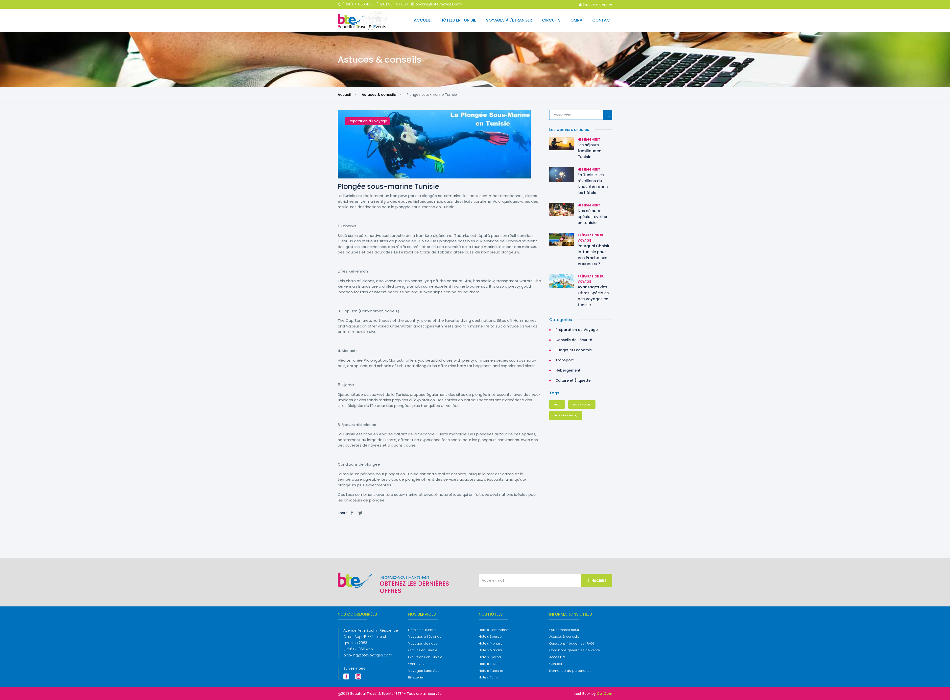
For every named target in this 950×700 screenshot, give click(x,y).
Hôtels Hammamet (494, 629)
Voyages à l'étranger (509, 20)
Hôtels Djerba (490, 657)
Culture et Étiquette (573, 380)
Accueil (422, 20)
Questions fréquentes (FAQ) (571, 643)
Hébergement (589, 139)
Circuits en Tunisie (422, 650)
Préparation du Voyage (367, 121)
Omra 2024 (417, 663)
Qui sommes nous (564, 629)
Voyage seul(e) (565, 415)
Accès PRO (558, 657)
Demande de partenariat (570, 670)
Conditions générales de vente (574, 650)
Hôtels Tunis (488, 677)
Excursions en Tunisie (425, 657)
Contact (602, 20)
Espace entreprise (597, 4)
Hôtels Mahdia (490, 650)
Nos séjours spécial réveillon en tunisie (593, 216)
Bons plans (582, 404)
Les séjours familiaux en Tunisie (589, 150)
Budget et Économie (573, 350)
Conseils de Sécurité (573, 339)
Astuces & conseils (379, 94)
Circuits (551, 20)
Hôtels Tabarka (491, 670)
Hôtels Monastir (491, 643)
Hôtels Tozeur (490, 663)
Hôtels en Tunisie (458, 20)
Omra (576, 20)
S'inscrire (596, 580)
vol (557, 404)
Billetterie (415, 677)
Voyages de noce (423, 643)
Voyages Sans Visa (424, 670)
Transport (564, 360)
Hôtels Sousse (490, 636)
